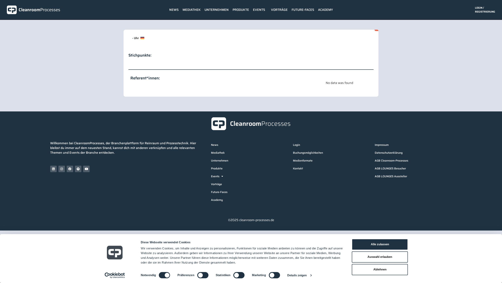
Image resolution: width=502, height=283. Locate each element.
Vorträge (279, 9)
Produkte (241, 9)
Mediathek (192, 9)
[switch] (202, 275)
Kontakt (298, 168)
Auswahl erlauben (379, 256)
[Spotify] (78, 169)
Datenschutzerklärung (389, 153)
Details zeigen (297, 275)
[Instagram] (61, 169)
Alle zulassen (380, 244)
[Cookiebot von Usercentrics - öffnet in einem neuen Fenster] (115, 275)
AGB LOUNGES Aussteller (391, 176)
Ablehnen (380, 269)
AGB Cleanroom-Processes (391, 160)
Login (296, 145)
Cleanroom (39, 9)
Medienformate (303, 160)
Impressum (382, 145)
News (174, 9)
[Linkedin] (53, 169)
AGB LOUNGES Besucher (390, 168)
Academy (325, 9)
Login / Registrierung (485, 10)
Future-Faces (303, 9)
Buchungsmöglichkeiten (308, 153)
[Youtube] (86, 169)
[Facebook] (70, 169)
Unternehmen (217, 9)
